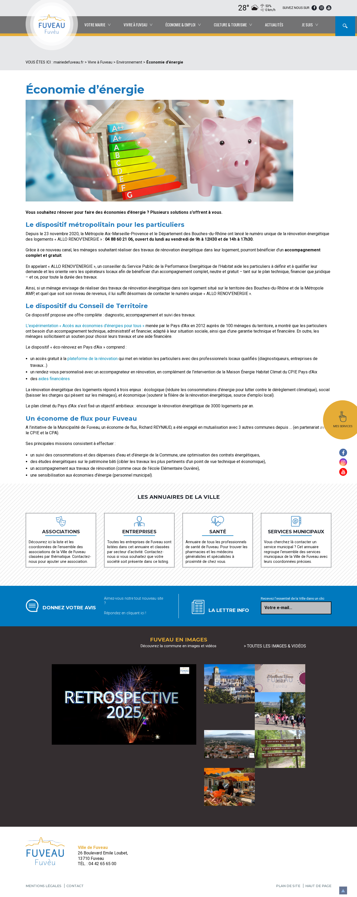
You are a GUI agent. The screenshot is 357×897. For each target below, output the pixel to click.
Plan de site (288, 886)
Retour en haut (342, 888)
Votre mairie (94, 24)
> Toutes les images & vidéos (275, 646)
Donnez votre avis (69, 608)
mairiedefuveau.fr (69, 62)
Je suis (307, 24)
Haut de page (318, 886)
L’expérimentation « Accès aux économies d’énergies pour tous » (86, 325)
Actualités (274, 24)
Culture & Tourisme (230, 24)
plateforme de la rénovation (92, 358)
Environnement (129, 62)
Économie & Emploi (180, 24)
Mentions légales (43, 886)
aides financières (54, 378)
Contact (75, 886)
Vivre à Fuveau (135, 24)
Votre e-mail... (278, 607)
